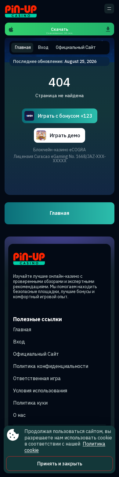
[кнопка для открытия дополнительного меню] (109, 8)
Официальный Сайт (36, 354)
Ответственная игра (37, 378)
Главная (59, 213)
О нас (19, 415)
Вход (19, 342)
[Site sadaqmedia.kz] (26, 11)
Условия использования (40, 390)
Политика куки (30, 403)
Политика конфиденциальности (50, 366)
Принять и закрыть (59, 463)
